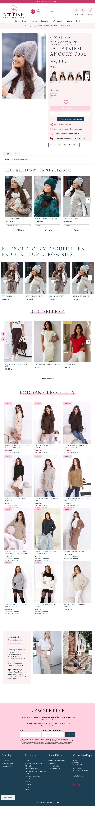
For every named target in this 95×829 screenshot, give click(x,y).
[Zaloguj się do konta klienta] (82, 10)
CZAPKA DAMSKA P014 (34, 296)
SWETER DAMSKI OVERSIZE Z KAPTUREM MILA (46, 552)
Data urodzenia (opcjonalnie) (51, 730)
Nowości (34, 21)
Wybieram (20, 230)
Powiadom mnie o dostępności (70, 119)
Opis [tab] (7, 154)
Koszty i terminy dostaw (34, 763)
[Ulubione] (75, 10)
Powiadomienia (54, 769)
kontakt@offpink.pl (78, 776)
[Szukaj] (68, 12)
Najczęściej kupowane (10, 766)
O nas (27, 761)
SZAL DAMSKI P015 (71, 219)
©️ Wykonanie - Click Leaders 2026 (47, 802)
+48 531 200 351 (77, 768)
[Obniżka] (18, 423)
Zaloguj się (52, 763)
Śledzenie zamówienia (56, 761)
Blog (27, 790)
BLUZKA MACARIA (71, 364)
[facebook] (73, 785)
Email (21, 730)
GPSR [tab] (17, 154)
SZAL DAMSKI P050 (9, 296)
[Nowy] (77, 341)
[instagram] (78, 785)
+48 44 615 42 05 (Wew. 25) (80, 770)
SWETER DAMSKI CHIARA (74, 551)
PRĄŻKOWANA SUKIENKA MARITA (47, 364)
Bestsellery (45, 21)
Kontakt (28, 782)
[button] (89, 10)
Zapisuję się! (70, 734)
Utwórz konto (53, 766)
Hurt (78, 21)
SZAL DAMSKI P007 (13, 219)
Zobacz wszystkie (47, 379)
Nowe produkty (8, 763)
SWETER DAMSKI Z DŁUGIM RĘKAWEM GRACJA (15, 605)
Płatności (28, 766)
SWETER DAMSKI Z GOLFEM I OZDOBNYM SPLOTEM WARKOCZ (18, 552)
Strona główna (20, 21)
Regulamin (29, 779)
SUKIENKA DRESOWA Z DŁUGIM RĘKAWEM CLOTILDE (17, 446)
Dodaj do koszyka (72, 108)
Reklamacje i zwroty (32, 769)
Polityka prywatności (33, 776)
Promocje (5, 761)
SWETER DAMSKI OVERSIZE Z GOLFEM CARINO (75, 446)
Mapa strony (29, 784)
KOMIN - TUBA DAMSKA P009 (46, 219)
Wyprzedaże (57, 21)
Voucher (69, 21)
